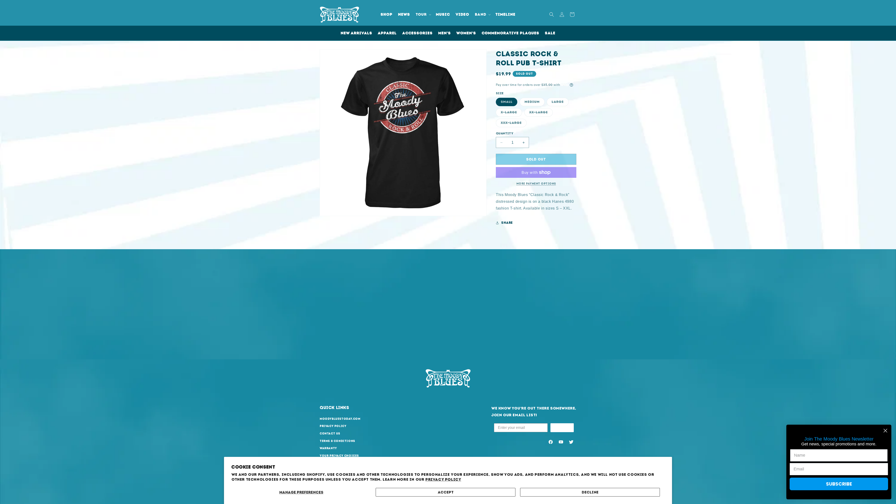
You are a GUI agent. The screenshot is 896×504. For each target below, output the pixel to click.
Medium (535, 103)
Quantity (504, 133)
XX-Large (541, 113)
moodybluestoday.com (340, 418)
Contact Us (330, 433)
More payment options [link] (536, 183)
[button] (423, 14)
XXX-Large (514, 124)
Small (509, 103)
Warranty (328, 448)
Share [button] (507, 223)
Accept (446, 492)
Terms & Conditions (337, 441)
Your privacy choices (339, 455)
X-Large (511, 113)
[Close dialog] (885, 431)
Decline (590, 492)
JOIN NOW (562, 428)
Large (560, 103)
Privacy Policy (443, 479)
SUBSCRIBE (839, 484)
